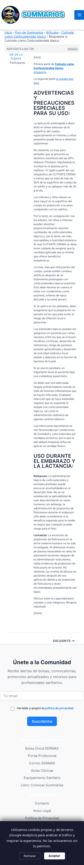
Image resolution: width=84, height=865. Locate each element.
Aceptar (54, 856)
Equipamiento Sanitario (42, 778)
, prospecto (54, 68)
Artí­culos (52, 32)
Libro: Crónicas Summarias (42, 785)
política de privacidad (59, 708)
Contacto (42, 803)
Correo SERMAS (42, 763)
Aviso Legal (42, 811)
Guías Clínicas (42, 770)
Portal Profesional (42, 756)
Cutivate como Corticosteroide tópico (39, 34)
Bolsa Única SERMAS (42, 748)
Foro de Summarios (29, 32)
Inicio (8, 32)
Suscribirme (42, 721)
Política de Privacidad (42, 818)
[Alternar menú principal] (79, 15)
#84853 (73, 48)
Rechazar (30, 856)
